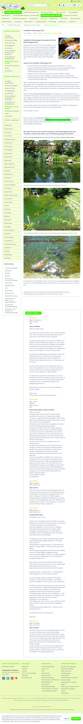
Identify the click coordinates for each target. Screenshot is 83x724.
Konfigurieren (76, 718)
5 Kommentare (47, 33)
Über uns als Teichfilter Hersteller (11, 279)
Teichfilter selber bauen (11, 31)
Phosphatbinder (9, 230)
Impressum (8, 283)
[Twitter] (9, 679)
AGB (6, 288)
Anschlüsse (7, 178)
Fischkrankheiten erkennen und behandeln (10, 52)
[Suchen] (48, 5)
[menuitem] (38, 5)
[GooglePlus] (13, 679)
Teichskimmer (8, 143)
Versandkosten (26, 698)
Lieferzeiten (69, 698)
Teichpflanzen (8, 241)
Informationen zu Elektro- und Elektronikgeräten (10, 300)
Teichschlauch (8, 181)
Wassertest (7, 220)
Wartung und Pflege (11, 40)
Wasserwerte (9, 48)
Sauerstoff (7, 234)
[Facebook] (4, 679)
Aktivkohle (7, 171)
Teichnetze (7, 209)
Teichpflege (7, 213)
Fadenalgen (7, 227)
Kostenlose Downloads (12, 66)
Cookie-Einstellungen (11, 268)
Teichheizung (8, 146)
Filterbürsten (8, 157)
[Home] (2, 12)
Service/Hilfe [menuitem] (76, 1)
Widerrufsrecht (9, 293)
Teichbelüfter (8, 150)
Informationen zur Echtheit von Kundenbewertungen (11, 311)
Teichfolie (7, 258)
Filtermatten (8, 160)
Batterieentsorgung (11, 296)
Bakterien (7, 216)
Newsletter (8, 271)
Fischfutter (7, 248)
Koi (53, 281)
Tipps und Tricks (10, 43)
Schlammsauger (9, 237)
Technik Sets (8, 136)
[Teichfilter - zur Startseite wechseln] (13, 6)
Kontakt (7, 276)
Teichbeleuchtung (9, 139)
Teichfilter (70, 233)
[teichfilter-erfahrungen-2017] (69, 48)
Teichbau (7, 251)
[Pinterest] (17, 679)
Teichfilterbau (8, 174)
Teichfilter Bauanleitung (9, 37)
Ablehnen (67, 718)
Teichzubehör (8, 199)
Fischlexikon (8, 71)
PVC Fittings (8, 188)
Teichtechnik (8, 125)
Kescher (6, 206)
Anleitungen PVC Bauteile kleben (10, 58)
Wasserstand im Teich (11, 195)
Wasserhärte (8, 223)
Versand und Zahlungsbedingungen (12, 305)
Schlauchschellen (9, 185)
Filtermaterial (8, 153)
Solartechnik (8, 202)
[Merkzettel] (59, 5)
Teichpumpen (8, 129)
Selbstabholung (10, 285)
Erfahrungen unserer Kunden (11, 62)
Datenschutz (9, 291)
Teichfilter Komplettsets (11, 120)
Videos (7, 68)
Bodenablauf (8, 255)
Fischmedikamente (10, 244)
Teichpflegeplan (10, 45)
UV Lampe (7, 132)
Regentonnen (8, 192)
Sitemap (7, 273)
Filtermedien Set (9, 167)
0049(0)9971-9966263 (10, 670)
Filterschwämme (9, 164)
